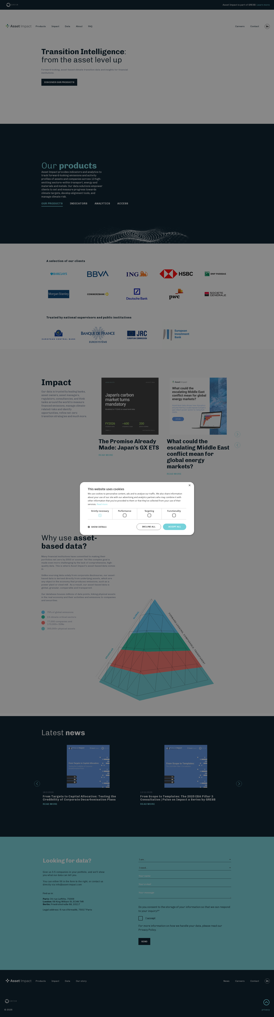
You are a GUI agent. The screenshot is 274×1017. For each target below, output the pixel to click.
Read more (102, 504)
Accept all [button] (174, 526)
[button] (97, 527)
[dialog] (137, 508)
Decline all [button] (148, 526)
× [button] (189, 485)
